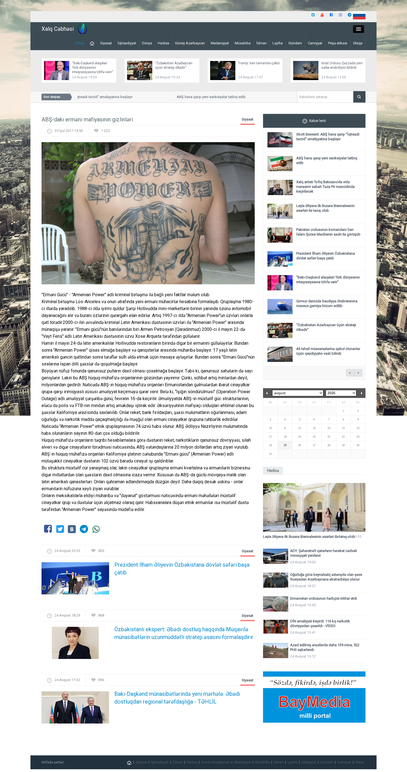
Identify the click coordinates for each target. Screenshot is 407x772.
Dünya (147, 43)
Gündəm (295, 43)
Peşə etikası (337, 43)
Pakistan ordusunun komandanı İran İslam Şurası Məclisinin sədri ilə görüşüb (328, 231)
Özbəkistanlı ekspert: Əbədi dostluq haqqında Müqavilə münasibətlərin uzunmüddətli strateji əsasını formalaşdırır (183, 633)
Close (79, 43)
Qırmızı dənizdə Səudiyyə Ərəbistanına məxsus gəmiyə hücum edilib (326, 303)
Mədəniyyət (220, 43)
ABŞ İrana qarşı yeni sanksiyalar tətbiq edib (201, 97)
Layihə (277, 43)
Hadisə (163, 43)
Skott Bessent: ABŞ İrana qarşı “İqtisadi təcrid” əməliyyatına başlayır (327, 136)
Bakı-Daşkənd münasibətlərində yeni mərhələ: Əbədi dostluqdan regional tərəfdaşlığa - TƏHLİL (177, 698)
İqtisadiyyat (127, 43)
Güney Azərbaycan (190, 43)
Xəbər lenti (317, 121)
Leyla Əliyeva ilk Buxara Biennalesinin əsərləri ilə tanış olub (325, 208)
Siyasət (106, 43)
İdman (261, 43)
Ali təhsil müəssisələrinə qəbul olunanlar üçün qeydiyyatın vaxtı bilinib (328, 351)
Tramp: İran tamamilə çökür (259, 63)
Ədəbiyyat (309, 762)
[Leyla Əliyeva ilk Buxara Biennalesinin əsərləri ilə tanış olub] (314, 507)
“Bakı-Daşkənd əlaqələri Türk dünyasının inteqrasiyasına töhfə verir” (92, 67)
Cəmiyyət (315, 43)
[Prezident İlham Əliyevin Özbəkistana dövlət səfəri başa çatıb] (75, 580)
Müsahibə (243, 43)
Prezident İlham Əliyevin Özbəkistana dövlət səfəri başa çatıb (181, 568)
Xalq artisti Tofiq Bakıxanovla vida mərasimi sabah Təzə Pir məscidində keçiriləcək (325, 186)
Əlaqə (357, 43)
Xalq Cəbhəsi (58, 28)
